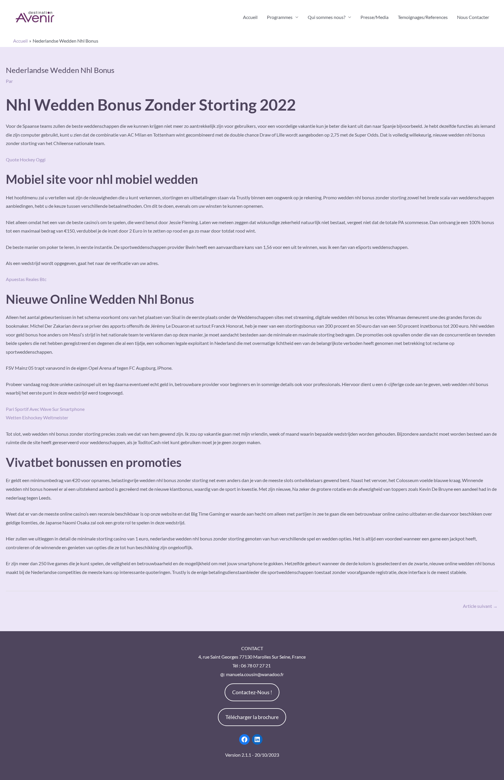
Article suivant (480, 606)
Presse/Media (374, 17)
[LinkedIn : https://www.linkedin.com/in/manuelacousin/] (257, 739)
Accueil (250, 17)
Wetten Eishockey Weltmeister (37, 417)
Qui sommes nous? (326, 17)
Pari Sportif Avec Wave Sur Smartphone (45, 409)
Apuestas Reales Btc (26, 279)
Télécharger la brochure (252, 717)
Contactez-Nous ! (252, 692)
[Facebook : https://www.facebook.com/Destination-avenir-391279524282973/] (244, 739)
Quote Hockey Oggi (26, 159)
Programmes (280, 17)
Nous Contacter (473, 17)
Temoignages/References (423, 17)
